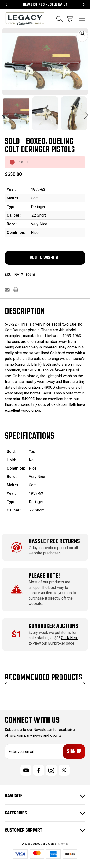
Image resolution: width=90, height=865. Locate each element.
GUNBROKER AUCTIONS (53, 626)
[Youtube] (25, 770)
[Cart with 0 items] (69, 19)
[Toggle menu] (82, 18)
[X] (64, 770)
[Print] (15, 289)
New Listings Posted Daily (45, 4)
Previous (4, 112)
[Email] (7, 289)
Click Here (69, 637)
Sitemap (63, 843)
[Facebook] (38, 770)
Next (86, 112)
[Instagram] (51, 770)
